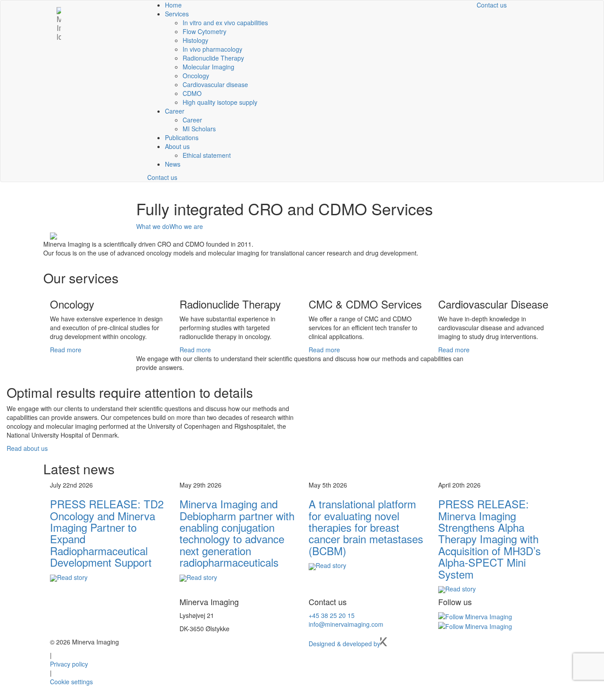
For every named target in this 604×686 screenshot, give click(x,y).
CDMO (192, 93)
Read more (65, 349)
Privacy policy (69, 663)
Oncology (196, 75)
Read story (72, 577)
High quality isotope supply (220, 102)
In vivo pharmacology (212, 49)
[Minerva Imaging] (59, 11)
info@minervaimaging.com (346, 624)
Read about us (27, 448)
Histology (195, 40)
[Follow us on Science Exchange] (475, 625)
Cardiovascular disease (215, 84)
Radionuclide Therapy (213, 57)
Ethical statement (207, 155)
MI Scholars (199, 128)
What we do (152, 226)
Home (173, 4)
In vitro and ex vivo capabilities (225, 22)
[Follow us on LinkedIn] (475, 615)
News (172, 164)
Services (177, 13)
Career (174, 111)
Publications (182, 137)
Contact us (162, 177)
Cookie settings (71, 681)
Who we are (186, 226)
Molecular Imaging (208, 66)
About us (177, 146)
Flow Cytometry (204, 31)
